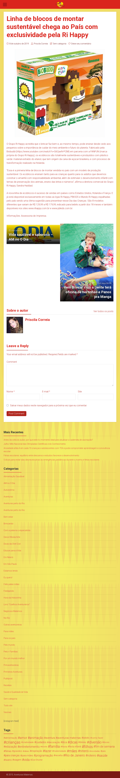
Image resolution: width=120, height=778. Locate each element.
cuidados (41, 742)
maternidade (60, 751)
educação (11, 746)
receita (58, 755)
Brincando (8, 523)
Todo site (8, 705)
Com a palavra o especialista (17, 530)
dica (64, 742)
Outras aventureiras (13, 624)
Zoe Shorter (37, 760)
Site (80, 391)
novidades (95, 751)
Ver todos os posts (103, 311)
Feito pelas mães (11, 584)
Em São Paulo (10, 564)
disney (83, 742)
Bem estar (8, 517)
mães (73, 751)
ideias (26, 751)
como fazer (97, 738)
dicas (74, 742)
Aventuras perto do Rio (14, 503)
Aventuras (8, 496)
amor (23, 738)
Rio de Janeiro (75, 755)
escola (44, 746)
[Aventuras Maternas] (60, 4)
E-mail (46, 391)
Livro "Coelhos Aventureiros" (17, 604)
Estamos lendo (11, 571)
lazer (48, 751)
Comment (12, 361)
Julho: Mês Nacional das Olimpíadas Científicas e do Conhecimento (35, 444)
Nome (11, 391)
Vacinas (7, 712)
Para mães (9, 631)
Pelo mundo (9, 645)
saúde (103, 755)
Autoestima (9, 490)
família (55, 746)
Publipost (8, 678)
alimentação (11, 738)
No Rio (7, 618)
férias (8, 751)
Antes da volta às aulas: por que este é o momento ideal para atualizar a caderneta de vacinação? (48, 440)
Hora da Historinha (12, 598)
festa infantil (75, 746)
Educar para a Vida (12, 550)
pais (104, 751)
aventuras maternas (69, 737)
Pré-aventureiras (11, 665)
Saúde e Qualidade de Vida (16, 692)
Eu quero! (8, 577)
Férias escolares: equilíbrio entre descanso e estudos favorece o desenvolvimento (41, 455)
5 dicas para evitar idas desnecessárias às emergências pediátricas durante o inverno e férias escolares (51, 460)
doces (106, 742)
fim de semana (105, 746)
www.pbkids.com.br (62, 208)
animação (36, 738)
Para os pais (9, 638)
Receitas (8, 685)
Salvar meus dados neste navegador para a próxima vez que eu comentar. (48, 405)
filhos (88, 746)
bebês (86, 737)
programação (44, 755)
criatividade (28, 742)
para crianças (12, 755)
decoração (54, 742)
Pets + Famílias (11, 651)
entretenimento (29, 746)
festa (64, 746)
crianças (13, 742)
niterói (84, 751)
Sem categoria (59, 43)
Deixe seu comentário (81, 43)
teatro (8, 759)
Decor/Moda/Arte (12, 537)
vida (27, 760)
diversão (95, 742)
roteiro (91, 755)
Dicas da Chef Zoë (12, 544)
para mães (27, 755)
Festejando (9, 591)
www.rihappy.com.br (38, 208)
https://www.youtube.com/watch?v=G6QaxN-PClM (43, 151)
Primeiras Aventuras (13, 672)
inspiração (36, 751)
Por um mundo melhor (14, 658)
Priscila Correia (41, 43)
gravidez (17, 751)
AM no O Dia (9, 483)
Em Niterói (8, 557)
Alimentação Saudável (14, 476)
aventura (50, 737)
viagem (17, 759)
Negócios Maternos (13, 611)
